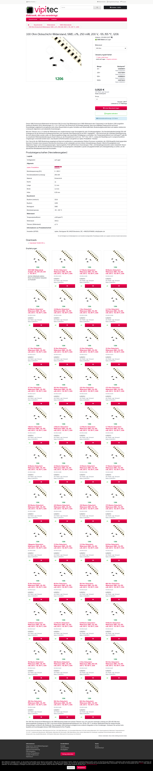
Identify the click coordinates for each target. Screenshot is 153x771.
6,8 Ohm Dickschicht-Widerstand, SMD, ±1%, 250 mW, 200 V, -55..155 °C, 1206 (115, 546)
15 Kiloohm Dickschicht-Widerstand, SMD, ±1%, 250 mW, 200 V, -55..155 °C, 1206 (115, 624)
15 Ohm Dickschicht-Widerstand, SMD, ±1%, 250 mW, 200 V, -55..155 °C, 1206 (37, 585)
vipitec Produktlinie (33, 167)
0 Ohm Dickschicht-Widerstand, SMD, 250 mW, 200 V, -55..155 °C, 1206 (88, 663)
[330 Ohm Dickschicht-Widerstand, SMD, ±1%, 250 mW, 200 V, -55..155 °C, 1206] (59, 59)
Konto (97, 746)
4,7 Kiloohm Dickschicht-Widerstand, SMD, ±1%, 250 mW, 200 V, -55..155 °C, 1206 (115, 428)
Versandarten (65, 748)
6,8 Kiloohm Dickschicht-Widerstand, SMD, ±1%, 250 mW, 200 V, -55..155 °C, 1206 (89, 624)
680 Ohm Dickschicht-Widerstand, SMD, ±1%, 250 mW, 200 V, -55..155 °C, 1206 (115, 585)
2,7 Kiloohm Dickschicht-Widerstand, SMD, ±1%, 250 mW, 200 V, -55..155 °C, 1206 (89, 271)
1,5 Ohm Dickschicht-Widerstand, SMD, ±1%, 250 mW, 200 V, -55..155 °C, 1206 (63, 546)
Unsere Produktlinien (32, 753)
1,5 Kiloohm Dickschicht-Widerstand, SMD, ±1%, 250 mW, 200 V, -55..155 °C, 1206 (37, 624)
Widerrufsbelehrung (32, 748)
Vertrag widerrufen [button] (67, 754)
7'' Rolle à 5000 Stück (102, 57)
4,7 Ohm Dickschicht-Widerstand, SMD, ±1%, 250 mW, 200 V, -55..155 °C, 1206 (37, 350)
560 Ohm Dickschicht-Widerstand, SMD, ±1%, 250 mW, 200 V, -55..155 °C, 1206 (63, 703)
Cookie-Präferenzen (32, 755)
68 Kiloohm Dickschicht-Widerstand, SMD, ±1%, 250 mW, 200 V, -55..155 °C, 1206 (115, 271)
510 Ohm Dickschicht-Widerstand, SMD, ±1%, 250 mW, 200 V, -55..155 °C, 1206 (115, 663)
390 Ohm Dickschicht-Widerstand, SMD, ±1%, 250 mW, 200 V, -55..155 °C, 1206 (37, 703)
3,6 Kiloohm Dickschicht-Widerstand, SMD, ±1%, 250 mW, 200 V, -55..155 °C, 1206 (63, 311)
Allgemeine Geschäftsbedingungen (37, 746)
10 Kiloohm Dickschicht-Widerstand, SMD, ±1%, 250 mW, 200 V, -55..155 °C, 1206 (37, 467)
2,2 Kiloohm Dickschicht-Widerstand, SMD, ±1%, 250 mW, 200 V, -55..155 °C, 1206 (63, 624)
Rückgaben (64, 749)
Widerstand (98, 45)
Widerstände (51, 25)
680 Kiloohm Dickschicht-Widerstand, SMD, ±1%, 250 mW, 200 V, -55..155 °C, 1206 (63, 663)
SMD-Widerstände (65, 25)
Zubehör (54, 19)
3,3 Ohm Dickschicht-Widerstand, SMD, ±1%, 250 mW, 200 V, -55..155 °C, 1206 (89, 546)
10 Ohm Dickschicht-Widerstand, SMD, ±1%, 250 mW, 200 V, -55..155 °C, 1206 (63, 350)
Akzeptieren (81, 767)
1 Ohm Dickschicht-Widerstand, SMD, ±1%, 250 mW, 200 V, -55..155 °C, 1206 (89, 311)
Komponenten (44, 19)
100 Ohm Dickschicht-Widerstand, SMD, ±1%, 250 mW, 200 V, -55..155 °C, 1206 (63, 389)
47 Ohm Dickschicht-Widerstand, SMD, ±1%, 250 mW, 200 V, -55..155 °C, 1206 (37, 389)
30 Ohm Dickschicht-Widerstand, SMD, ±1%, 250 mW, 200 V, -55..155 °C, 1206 (63, 271)
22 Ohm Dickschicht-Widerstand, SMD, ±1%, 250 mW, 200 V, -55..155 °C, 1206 (89, 350)
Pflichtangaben (31, 751)
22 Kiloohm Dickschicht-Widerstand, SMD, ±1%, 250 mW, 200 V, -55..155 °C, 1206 (63, 467)
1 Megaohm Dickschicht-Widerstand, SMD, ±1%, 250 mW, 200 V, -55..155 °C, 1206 (37, 546)
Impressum (29, 756)
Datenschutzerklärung (33, 749)
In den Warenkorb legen (111, 108)
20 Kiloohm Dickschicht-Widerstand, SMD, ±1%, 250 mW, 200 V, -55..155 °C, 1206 (37, 311)
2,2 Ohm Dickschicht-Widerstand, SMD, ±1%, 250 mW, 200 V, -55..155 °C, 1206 (115, 311)
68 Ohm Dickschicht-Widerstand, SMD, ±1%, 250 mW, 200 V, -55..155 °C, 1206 (63, 585)
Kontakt (63, 746)
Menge (97, 96)
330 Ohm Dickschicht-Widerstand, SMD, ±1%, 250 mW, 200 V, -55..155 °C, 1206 (54, 27)
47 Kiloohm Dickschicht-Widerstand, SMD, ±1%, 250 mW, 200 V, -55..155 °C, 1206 (115, 467)
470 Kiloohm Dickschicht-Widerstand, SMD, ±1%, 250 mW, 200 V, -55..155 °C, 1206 (115, 507)
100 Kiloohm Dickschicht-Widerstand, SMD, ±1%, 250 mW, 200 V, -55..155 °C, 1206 (37, 507)
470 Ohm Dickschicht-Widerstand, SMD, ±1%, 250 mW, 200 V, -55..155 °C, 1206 (115, 389)
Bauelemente (33, 19)
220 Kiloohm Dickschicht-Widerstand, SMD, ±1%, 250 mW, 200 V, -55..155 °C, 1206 (63, 507)
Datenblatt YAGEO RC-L (37, 243)
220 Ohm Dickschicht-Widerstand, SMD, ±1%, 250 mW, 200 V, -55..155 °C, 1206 (89, 389)
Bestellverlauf (99, 748)
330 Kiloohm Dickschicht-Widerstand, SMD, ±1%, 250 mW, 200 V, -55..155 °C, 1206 (89, 507)
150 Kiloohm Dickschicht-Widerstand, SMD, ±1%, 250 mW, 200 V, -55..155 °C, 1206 (37, 663)
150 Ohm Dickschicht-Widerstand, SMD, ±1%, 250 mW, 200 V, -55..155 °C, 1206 (89, 585)
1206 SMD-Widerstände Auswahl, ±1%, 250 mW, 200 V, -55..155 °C (37, 271)
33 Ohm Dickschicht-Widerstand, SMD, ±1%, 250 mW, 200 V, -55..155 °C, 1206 (115, 350)
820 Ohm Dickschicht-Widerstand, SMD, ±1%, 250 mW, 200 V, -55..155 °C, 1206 (89, 703)
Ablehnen (71, 767)
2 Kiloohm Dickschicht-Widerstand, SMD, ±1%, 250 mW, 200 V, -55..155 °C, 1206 (63, 428)
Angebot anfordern (112, 59)
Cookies (141, 763)
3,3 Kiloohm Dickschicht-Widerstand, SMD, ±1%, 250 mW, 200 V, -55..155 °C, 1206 (89, 428)
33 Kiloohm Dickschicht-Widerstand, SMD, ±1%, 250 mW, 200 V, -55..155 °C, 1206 (89, 467)
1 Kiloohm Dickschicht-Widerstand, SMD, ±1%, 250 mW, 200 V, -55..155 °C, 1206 (37, 428)
